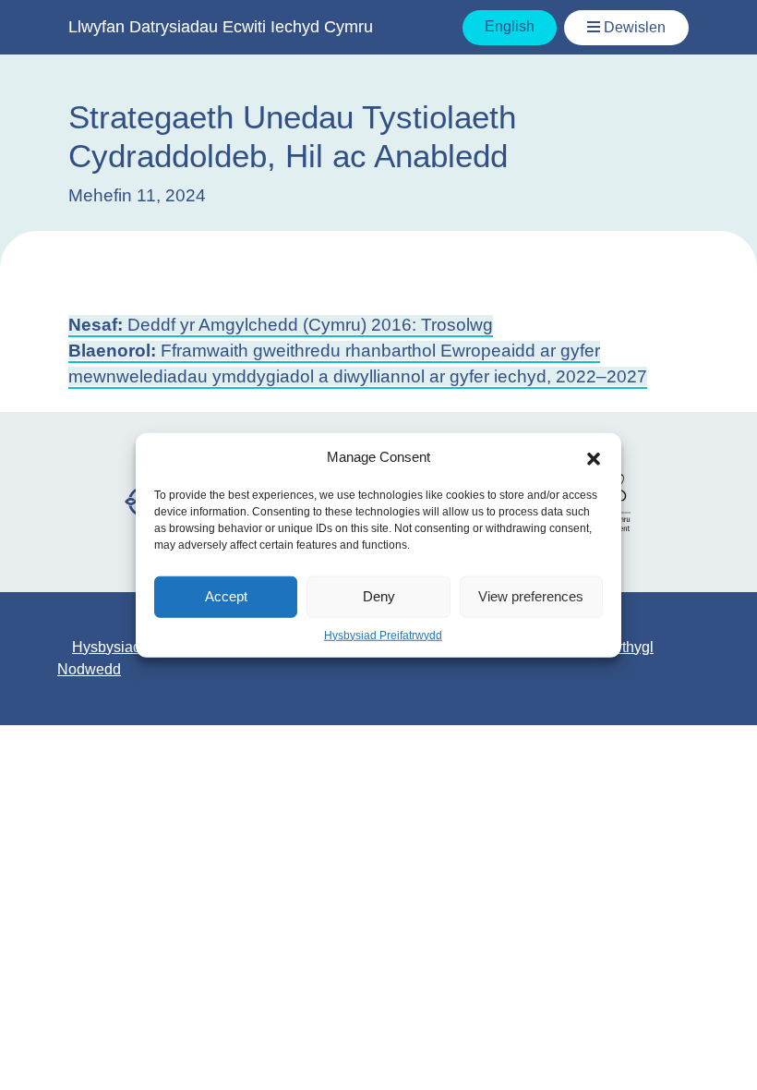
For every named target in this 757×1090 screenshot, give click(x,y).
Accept (226, 596)
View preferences (530, 596)
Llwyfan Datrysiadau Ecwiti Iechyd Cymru (220, 27)
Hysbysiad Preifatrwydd (383, 634)
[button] (593, 457)
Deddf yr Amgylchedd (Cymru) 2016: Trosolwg (280, 324)
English (510, 26)
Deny (379, 596)
